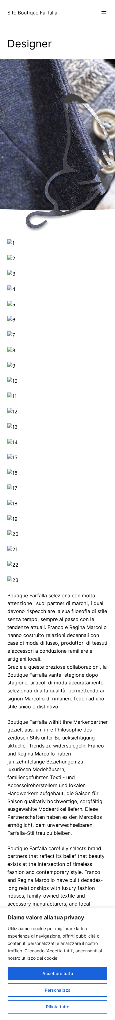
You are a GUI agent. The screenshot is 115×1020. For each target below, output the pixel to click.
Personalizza (58, 990)
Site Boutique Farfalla (32, 13)
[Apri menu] (104, 12)
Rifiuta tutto (57, 1006)
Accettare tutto (57, 973)
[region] (57, 963)
